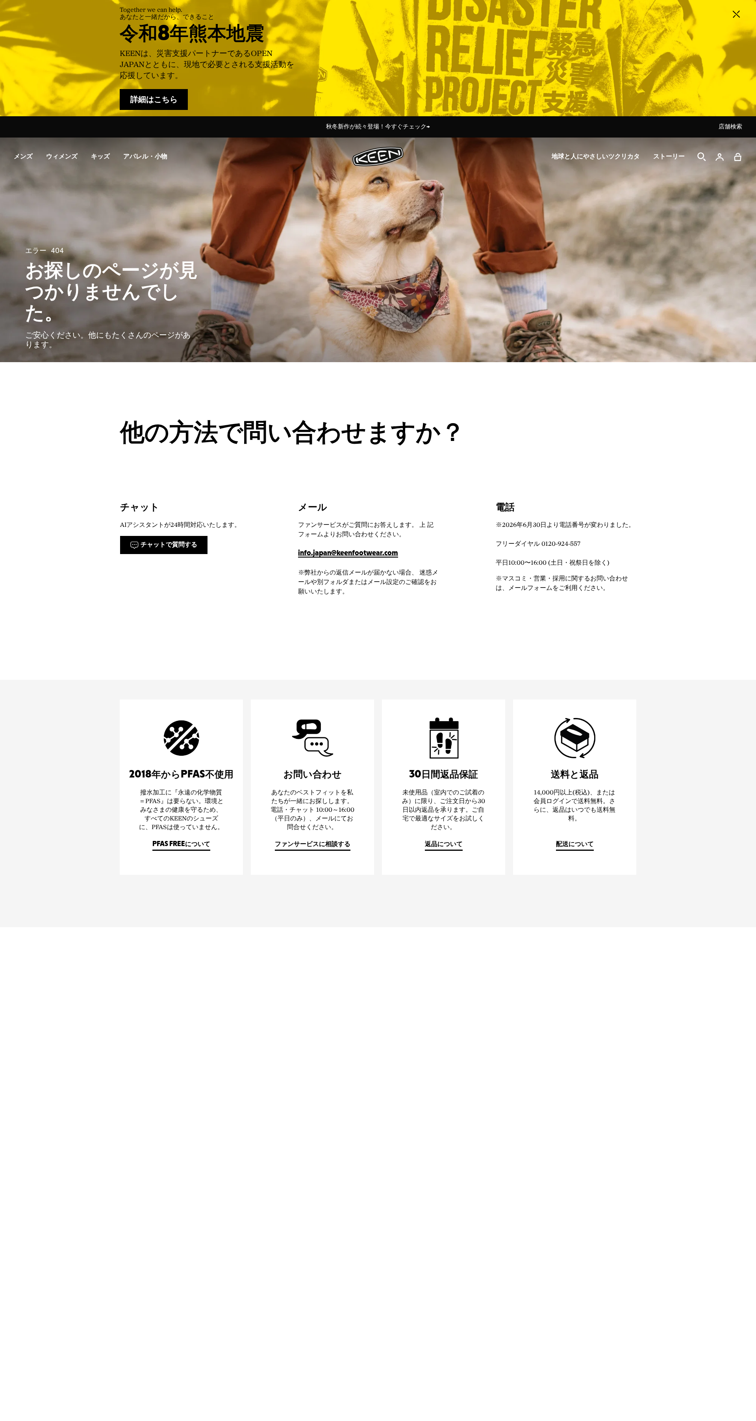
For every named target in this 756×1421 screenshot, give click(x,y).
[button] (738, 157)
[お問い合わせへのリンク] (312, 787)
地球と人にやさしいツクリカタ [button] (596, 156)
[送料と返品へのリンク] (574, 787)
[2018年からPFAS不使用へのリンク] (181, 787)
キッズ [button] (100, 156)
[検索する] (701, 157)
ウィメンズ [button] (62, 156)
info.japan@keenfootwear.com (348, 553)
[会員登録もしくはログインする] (719, 157)
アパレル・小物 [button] (145, 156)
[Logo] (378, 156)
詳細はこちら (154, 100)
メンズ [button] (23, 156)
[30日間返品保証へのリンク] (443, 787)
